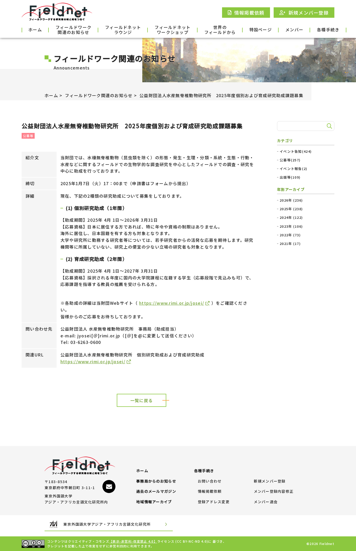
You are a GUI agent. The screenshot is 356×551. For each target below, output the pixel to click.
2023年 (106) (291, 226)
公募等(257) (290, 160)
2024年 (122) (291, 217)
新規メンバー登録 (270, 481)
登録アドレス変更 (214, 502)
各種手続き (328, 29)
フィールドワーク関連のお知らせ (73, 30)
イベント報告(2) (294, 168)
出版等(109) (290, 177)
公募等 (28, 135)
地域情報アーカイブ (154, 502)
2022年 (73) (290, 235)
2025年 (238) (291, 209)
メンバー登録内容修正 (274, 491)
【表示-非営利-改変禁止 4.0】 (133, 541)
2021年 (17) (290, 243)
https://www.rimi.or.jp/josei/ (171, 303)
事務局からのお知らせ (156, 481)
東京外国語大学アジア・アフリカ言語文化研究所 (107, 524)
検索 (328, 126)
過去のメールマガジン (156, 491)
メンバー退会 (266, 502)
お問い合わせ (210, 481)
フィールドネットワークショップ (173, 30)
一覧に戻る (141, 400)
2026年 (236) (291, 200)
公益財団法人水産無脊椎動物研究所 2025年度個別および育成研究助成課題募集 (221, 95)
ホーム (35, 29)
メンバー (294, 29)
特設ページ (260, 29)
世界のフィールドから (220, 30)
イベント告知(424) (296, 151)
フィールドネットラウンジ (123, 30)
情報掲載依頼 (210, 491)
